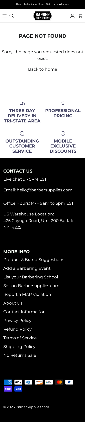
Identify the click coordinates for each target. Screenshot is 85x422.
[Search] (13, 15)
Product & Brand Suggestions (33, 259)
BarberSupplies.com (32, 407)
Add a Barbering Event (27, 268)
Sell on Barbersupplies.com (31, 285)
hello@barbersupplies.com (44, 189)
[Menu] (4, 15)
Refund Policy (17, 329)
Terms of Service (20, 337)
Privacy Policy (17, 320)
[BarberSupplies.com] (42, 16)
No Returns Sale (19, 355)
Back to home (42, 69)
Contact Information (24, 311)
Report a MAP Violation (27, 294)
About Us (12, 303)
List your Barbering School (30, 276)
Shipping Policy (19, 346)
